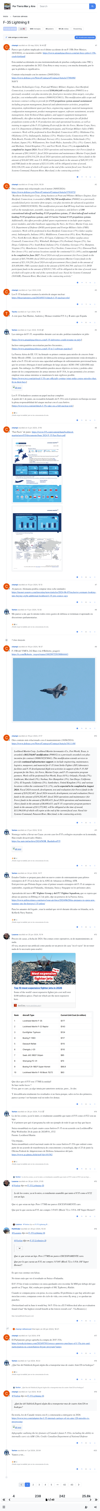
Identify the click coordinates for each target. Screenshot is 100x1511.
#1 (96, 45)
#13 (95, 934)
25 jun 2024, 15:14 (35, 934)
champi (15, 45)
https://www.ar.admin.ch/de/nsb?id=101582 (32, 1154)
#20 (95, 1450)
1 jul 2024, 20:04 (34, 1450)
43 (72, 1484)
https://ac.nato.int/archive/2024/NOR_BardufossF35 (36, 841)
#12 (95, 873)
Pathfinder (16, 1229)
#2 (96, 184)
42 (64, 1484)
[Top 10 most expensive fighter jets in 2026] (44, 968)
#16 (95, 1229)
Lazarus (15, 934)
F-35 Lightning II (35, 1185)
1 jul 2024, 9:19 (34, 1336)
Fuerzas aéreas (10, 29)
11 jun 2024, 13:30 (34, 610)
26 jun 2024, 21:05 (35, 1181)
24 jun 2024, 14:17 (34, 873)
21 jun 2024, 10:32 (34, 830)
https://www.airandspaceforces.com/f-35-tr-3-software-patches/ (42, 348)
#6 (96, 428)
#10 (95, 736)
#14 (95, 1112)
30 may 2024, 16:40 (36, 45)
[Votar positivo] (82, 177)
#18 (95, 1361)
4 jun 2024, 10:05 (34, 330)
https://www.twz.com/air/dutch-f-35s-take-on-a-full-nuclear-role (42, 405)
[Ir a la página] (58, 1485)
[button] (4, 1507)
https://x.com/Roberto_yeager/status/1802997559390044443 (40, 654)
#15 (95, 1181)
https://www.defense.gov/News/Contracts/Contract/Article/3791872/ (44, 192)
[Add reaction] (77, 177)
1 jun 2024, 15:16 (33, 312)
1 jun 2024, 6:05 (34, 290)
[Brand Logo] (7, 6)
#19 (95, 1392)
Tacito (14, 312)
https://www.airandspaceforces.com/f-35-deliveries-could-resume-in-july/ (46, 339)
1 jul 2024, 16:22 (33, 1361)
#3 (96, 290)
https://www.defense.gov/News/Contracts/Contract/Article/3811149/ (44, 743)
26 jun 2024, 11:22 (34, 1112)
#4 (96, 312)
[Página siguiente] (79, 1485)
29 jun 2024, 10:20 (38, 1229)
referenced (27, 1329)
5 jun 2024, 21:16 (35, 428)
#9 (96, 647)
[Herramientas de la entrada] (95, 177)
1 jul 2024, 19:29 (34, 1392)
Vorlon (14, 330)
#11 (96, 830)
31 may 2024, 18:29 (35, 184)
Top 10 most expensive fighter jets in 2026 (38, 988)
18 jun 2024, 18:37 (35, 647)
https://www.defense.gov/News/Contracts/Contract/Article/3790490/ (44, 77)
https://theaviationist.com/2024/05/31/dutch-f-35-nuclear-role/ (41, 297)
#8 (96, 610)
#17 (95, 1336)
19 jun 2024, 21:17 (35, 736)
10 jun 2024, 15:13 (35, 585)
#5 (96, 330)
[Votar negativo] (90, 177)
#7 (96, 585)
